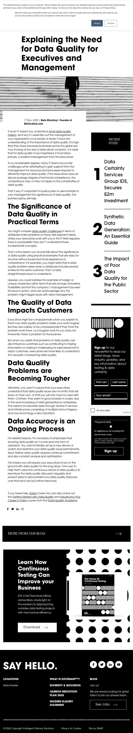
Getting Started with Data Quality (33, 497)
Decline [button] (111, 23)
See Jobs (103, 704)
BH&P (100, 728)
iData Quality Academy (62, 500)
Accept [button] (97, 23)
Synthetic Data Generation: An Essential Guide (117, 230)
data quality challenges (46, 231)
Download (32, 627)
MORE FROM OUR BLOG (26, 533)
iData (32, 493)
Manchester (10, 685)
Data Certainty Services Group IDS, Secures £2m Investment (116, 181)
